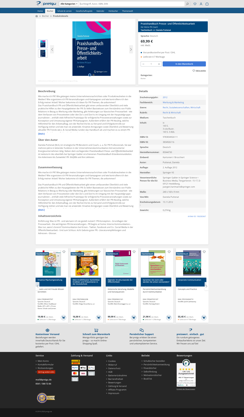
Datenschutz (114, 368)
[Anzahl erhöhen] (159, 63)
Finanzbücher (150, 368)
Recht (165, 107)
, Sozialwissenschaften (178, 107)
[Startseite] (37, 16)
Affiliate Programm (117, 389)
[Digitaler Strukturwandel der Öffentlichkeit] (122, 263)
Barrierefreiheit (115, 379)
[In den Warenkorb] (63, 317)
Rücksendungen (45, 368)
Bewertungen (114, 382)
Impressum (113, 393)
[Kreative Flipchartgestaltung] (52, 263)
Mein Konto (43, 361)
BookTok (148, 378)
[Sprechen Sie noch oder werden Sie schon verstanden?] (157, 263)
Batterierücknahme (117, 375)
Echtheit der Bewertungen (186, 389)
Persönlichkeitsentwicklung (157, 364)
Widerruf (112, 364)
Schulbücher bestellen (154, 361)
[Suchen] (187, 3)
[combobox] (132, 3)
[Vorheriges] (52, 49)
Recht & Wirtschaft (172, 112)
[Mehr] (41, 133)
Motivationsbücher (153, 375)
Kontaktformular (46, 364)
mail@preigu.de (43, 379)
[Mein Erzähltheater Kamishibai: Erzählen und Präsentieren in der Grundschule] (87, 263)
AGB (110, 371)
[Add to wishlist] (64, 252)
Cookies (112, 361)
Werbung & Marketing (173, 102)
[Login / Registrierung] (201, 3)
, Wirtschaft (194, 107)
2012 (165, 97)
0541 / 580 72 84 (43, 383)
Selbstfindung (150, 371)
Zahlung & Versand (117, 386)
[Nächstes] (131, 49)
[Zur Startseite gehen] (46, 3)
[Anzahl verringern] (143, 63)
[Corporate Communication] (192, 263)
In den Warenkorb (184, 64)
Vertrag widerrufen (46, 372)
